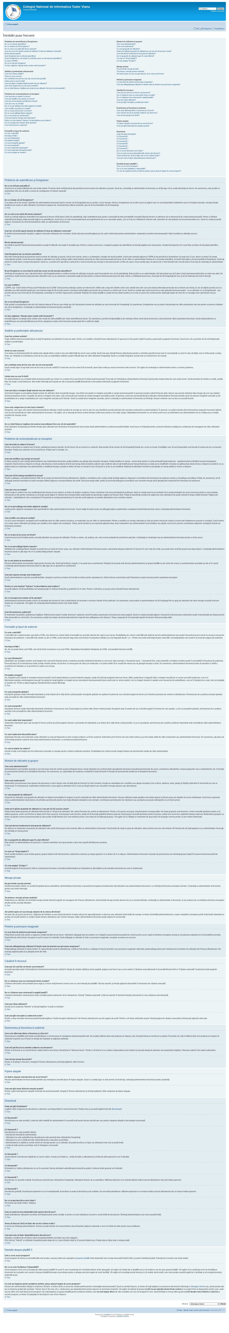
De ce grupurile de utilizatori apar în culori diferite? (135, 56)
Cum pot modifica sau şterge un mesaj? (20, 99)
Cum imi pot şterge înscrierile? (128, 115)
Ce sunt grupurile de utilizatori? (128, 49)
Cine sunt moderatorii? (125, 46)
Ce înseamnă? (122, 136)
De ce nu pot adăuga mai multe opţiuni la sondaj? (23, 106)
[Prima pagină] (13, 11)
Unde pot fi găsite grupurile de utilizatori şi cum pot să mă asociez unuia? (144, 51)
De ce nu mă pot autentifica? (15, 44)
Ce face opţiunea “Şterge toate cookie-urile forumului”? (25, 65)
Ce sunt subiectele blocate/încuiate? (18, 150)
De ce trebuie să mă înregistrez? (17, 46)
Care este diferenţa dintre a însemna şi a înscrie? (135, 110)
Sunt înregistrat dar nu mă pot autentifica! (20, 56)
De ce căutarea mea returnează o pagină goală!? (135, 97)
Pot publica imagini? (12, 140)
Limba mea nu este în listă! (15, 81)
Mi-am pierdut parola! (13, 53)
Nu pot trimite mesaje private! (128, 69)
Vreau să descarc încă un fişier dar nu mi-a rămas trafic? (138, 155)
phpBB (106, 1314)
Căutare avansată (217, 11)
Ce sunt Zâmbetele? (12, 138)
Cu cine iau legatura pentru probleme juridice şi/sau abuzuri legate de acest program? (149, 171)
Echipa (179, 1310)
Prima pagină (12, 24)
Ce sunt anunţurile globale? (15, 143)
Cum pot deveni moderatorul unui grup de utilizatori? (136, 53)
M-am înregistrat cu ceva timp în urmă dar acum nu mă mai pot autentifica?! (33, 58)
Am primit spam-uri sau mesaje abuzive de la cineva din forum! (140, 74)
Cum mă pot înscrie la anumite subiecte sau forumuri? (137, 113)
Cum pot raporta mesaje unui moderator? (20, 118)
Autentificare (219, 29)
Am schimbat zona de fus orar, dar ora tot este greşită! (25, 78)
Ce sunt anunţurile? (12, 145)
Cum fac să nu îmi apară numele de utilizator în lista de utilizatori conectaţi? (33, 51)
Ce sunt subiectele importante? (16, 148)
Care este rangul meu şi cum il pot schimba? (21, 86)
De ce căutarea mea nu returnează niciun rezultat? (136, 95)
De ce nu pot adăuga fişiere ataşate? (18, 113)
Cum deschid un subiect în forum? (18, 96)
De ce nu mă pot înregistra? (15, 63)
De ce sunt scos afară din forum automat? (20, 49)
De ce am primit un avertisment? (17, 115)
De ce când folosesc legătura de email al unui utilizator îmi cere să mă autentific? (35, 88)
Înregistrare (207, 29)
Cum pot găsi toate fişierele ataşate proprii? (133, 126)
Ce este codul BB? (12, 133)
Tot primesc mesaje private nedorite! (130, 71)
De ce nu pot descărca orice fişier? (130, 151)
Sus (8, 194)
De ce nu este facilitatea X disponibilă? (131, 169)
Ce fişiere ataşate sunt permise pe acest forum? (135, 123)
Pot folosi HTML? (11, 136)
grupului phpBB (83, 1258)
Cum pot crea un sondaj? (14, 104)
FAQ (197, 29)
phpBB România (123, 1316)
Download (116, 1109)
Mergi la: (185, 1304)
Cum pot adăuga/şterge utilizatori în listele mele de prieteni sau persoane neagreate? (148, 84)
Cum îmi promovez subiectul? (16, 125)
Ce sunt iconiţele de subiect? (15, 152)
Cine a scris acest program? (127, 166)
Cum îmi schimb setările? (14, 74)
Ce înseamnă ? (122, 139)
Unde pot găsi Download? (126, 134)
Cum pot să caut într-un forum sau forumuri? (133, 92)
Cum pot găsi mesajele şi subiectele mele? (133, 102)
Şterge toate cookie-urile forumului (196, 1310)
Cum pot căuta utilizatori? (126, 100)
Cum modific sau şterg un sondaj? (17, 108)
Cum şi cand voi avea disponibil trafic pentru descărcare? (138, 153)
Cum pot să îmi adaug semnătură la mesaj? (21, 101)
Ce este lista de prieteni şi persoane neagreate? (135, 82)
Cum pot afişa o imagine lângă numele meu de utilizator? (26, 83)
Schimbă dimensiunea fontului (222, 23)
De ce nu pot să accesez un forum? (18, 111)
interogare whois (197, 1286)
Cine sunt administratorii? (126, 44)
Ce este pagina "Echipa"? (126, 61)
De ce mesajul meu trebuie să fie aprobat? (20, 123)
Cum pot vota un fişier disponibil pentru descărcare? (136, 158)
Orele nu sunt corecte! (13, 76)
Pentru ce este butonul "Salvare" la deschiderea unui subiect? (28, 120)
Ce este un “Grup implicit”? (127, 58)
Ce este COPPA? (11, 61)
